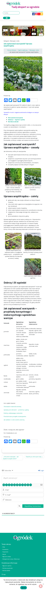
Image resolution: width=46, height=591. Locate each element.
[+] (30, 485)
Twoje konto (5, 552)
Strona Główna (11, 50)
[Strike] (11, 485)
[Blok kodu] (22, 485)
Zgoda (23, 588)
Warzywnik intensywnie (15, 118)
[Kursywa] (6, 485)
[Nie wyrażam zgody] (43, 584)
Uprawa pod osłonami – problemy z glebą (16, 410)
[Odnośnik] (25, 485)
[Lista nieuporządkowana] (17, 485)
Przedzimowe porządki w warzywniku (15, 416)
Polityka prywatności (7, 568)
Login (42, 470)
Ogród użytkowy (23, 50)
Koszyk (41, 11)
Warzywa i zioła (14, 41)
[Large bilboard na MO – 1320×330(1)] (23, 31)
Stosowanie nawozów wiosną (12, 406)
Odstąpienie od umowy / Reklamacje (11, 559)
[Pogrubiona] (3, 485)
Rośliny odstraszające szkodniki (13, 413)
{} (28, 485)
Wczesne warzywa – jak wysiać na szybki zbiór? (11, 458)
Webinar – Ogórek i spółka (16, 120)
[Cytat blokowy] (20, 485)
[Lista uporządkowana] (14, 485)
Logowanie (34, 11)
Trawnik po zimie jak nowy (33, 457)
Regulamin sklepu (6, 556)
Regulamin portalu (7, 565)
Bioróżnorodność (13, 122)
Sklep (3, 547)
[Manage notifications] (41, 586)
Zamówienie (5, 549)
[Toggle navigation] (6, 18)
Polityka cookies (6, 570)
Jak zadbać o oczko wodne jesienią (14, 420)
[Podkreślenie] (9, 485)
